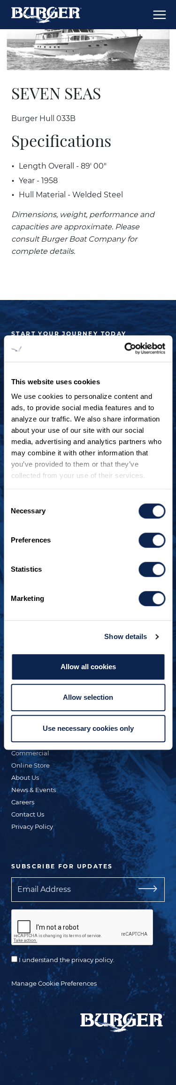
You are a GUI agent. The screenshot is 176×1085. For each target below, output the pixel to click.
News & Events (33, 790)
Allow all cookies (88, 667)
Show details (125, 636)
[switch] (151, 540)
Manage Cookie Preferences (54, 983)
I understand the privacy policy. (66, 960)
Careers (22, 802)
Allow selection (88, 697)
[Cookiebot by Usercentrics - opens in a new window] (125, 348)
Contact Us (27, 814)
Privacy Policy (32, 826)
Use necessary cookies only (88, 728)
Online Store (30, 765)
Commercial (30, 753)
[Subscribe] (149, 889)
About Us (25, 777)
